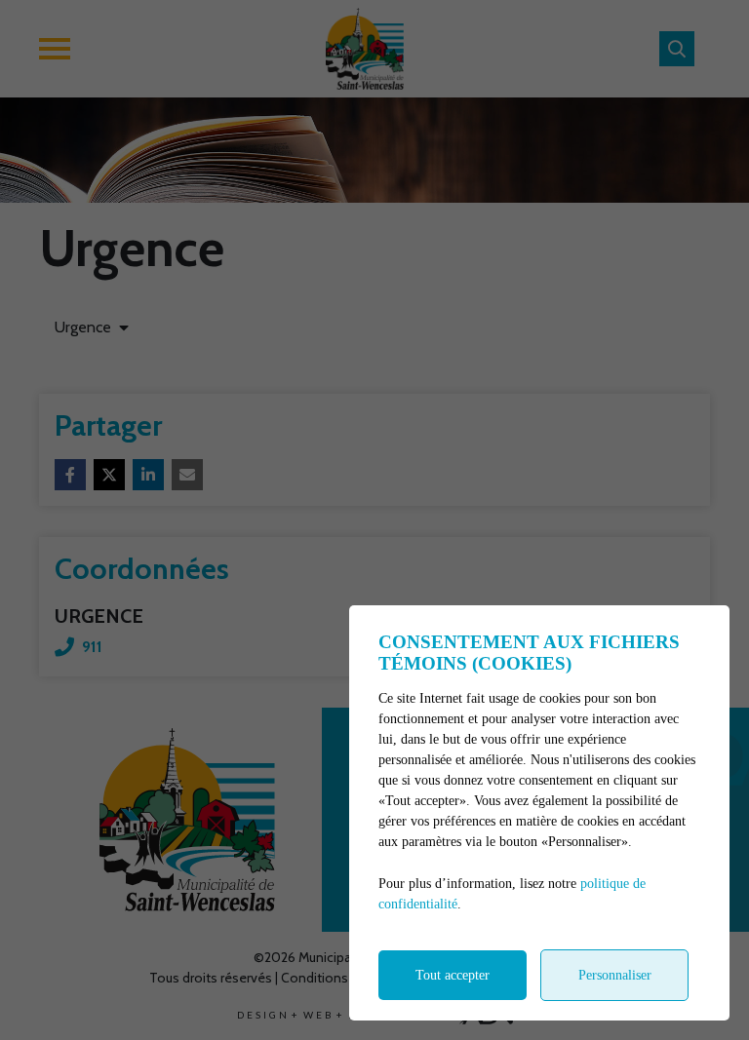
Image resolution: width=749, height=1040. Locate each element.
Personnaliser (614, 975)
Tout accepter (452, 975)
